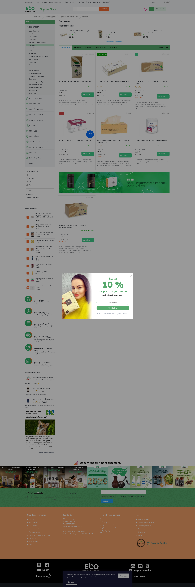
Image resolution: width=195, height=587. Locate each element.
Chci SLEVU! (112, 308)
